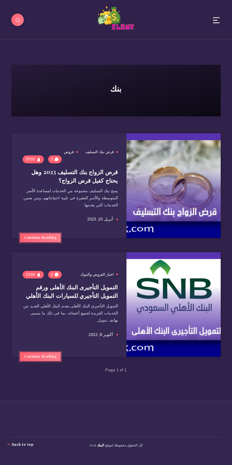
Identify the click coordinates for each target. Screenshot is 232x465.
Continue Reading (40, 237)
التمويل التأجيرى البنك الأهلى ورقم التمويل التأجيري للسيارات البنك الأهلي (72, 291)
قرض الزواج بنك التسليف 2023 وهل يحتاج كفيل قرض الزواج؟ (74, 176)
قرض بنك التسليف (99, 151)
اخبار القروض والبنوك (97, 274)
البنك (100, 445)
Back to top (22, 444)
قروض (69, 151)
